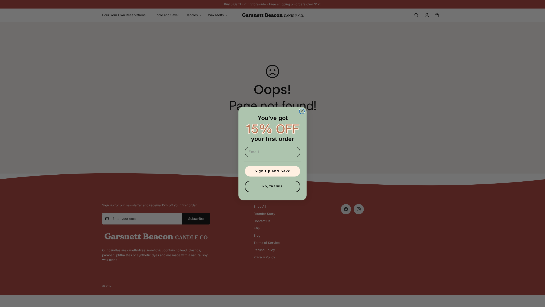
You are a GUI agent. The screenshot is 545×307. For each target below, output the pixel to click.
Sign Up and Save (272, 171)
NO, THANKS (272, 186)
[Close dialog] (301, 111)
